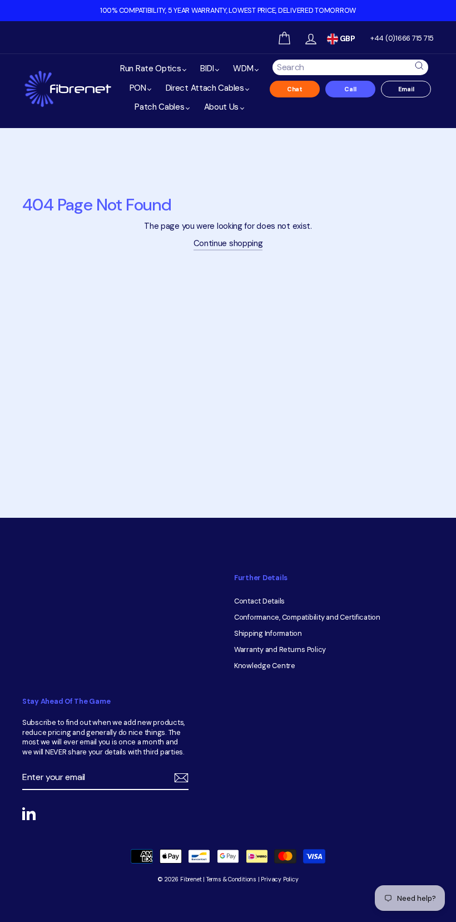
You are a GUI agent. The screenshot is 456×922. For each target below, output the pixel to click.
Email (406, 89)
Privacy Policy (279, 879)
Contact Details (259, 601)
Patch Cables (160, 106)
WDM (244, 68)
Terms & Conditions (231, 879)
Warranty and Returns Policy (280, 649)
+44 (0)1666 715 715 (402, 38)
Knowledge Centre (264, 665)
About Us (222, 106)
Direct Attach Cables (206, 88)
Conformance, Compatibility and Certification (307, 617)
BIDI (208, 68)
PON (139, 88)
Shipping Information (268, 633)
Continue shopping (228, 243)
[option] (228, 11)
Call (350, 89)
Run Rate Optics (151, 68)
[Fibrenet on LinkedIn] (29, 813)
